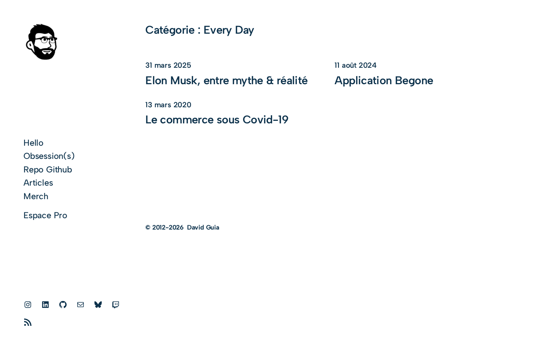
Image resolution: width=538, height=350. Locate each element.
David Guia (203, 227)
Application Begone (384, 80)
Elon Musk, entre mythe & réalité (226, 80)
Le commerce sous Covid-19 (216, 119)
